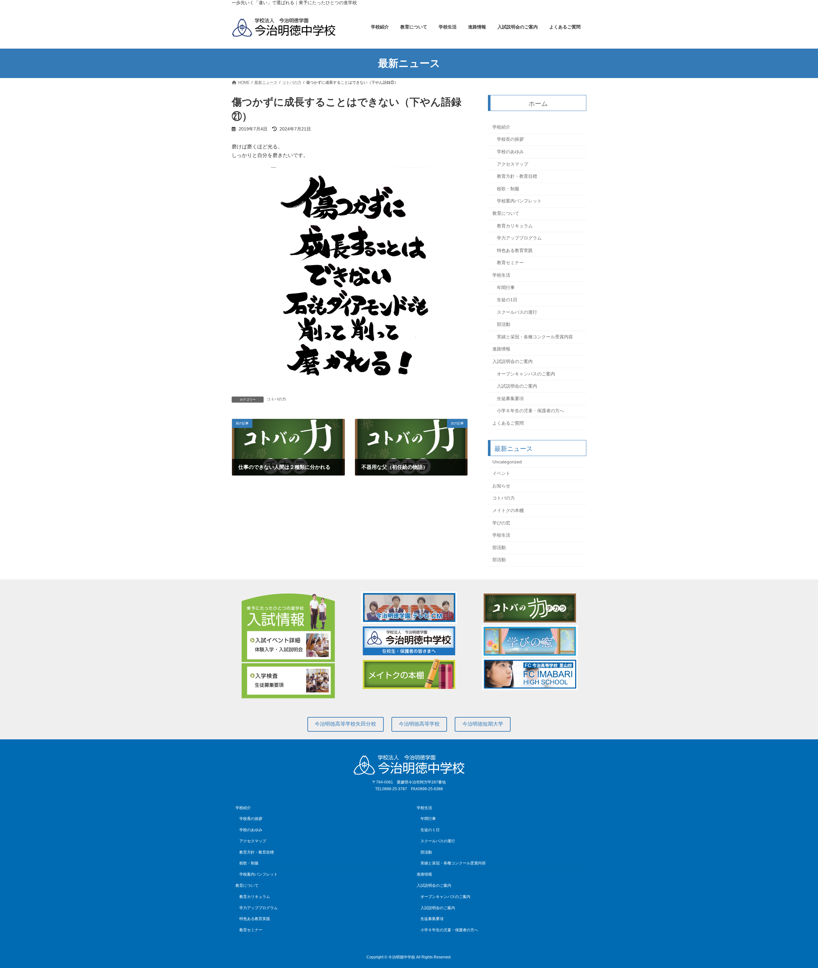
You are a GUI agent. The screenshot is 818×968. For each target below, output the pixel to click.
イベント (501, 473)
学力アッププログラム (519, 238)
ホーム (538, 103)
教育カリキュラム (515, 225)
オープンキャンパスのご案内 (526, 373)
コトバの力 (276, 399)
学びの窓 (501, 522)
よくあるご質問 (508, 423)
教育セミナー (510, 262)
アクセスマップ (512, 164)
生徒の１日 (430, 830)
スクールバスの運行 (517, 312)
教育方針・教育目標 (517, 176)
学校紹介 (501, 127)
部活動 (503, 324)
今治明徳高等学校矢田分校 (345, 724)
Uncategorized (507, 461)
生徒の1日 (507, 299)
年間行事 (506, 287)
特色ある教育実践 (515, 250)
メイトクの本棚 (508, 510)
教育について (505, 213)
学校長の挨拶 (510, 139)
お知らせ (501, 485)
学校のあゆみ (510, 151)
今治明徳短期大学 (482, 724)
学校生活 (501, 275)
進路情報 (501, 349)
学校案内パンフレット (519, 201)
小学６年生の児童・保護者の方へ (530, 410)
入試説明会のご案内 (512, 361)
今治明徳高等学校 (419, 724)
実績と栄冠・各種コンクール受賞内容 (535, 336)
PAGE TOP (794, 933)
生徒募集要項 (510, 398)
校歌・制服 (508, 188)
